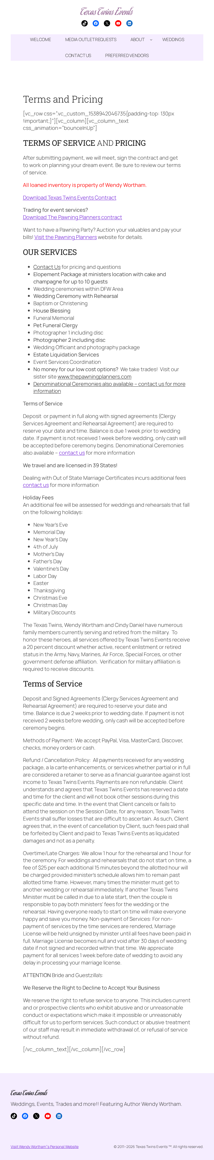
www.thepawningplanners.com (95, 376)
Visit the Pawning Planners (65, 237)
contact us (151, 383)
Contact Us (47, 266)
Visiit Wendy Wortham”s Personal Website (45, 1146)
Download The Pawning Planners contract (72, 217)
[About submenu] (151, 39)
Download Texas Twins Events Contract (69, 197)
